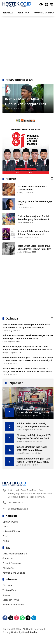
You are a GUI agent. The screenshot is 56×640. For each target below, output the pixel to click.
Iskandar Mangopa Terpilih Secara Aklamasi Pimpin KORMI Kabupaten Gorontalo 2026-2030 (27, 348)
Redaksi (6, 595)
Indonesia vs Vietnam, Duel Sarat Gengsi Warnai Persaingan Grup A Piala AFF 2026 (27, 337)
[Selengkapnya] (52, 178)
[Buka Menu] (46, 4)
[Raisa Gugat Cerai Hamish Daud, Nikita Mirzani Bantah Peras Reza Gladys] (8, 248)
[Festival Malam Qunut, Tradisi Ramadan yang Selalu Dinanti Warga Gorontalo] (8, 219)
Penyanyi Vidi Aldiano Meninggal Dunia (35, 203)
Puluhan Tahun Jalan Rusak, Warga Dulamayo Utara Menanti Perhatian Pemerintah (33, 425)
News (5, 526)
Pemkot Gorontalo (11, 563)
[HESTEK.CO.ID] (16, 4)
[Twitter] (10, 617)
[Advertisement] (28, 47)
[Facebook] (4, 617)
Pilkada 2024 (8, 568)
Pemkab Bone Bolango (13, 572)
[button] (41, 4)
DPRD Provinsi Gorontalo (14, 553)
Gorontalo (7, 558)
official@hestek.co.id (18, 508)
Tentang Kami (9, 590)
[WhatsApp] (22, 617)
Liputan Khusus (10, 521)
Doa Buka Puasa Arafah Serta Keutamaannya (32, 188)
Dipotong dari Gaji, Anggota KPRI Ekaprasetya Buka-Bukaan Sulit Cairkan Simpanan (33, 437)
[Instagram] (16, 617)
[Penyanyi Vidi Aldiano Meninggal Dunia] (8, 204)
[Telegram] (33, 617)
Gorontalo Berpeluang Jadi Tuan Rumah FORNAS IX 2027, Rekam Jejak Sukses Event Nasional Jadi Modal (27, 359)
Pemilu (5, 536)
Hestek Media (29, 632)
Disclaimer (7, 585)
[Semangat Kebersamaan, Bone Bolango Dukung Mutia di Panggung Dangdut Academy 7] (8, 234)
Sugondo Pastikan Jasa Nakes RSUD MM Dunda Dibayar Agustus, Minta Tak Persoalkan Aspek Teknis (32, 448)
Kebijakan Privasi (10, 599)
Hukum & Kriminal (11, 531)
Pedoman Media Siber (13, 604)
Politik (5, 541)
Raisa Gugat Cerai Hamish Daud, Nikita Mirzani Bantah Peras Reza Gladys (34, 247)
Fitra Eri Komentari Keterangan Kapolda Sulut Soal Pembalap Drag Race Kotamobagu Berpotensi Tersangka (26, 326)
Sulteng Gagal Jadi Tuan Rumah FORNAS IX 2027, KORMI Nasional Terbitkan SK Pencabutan (27, 370)
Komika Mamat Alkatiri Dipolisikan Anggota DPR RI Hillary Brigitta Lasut (27, 101)
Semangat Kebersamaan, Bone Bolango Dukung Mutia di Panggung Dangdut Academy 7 (33, 233)
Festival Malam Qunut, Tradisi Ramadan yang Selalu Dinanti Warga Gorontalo (33, 218)
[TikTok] (28, 617)
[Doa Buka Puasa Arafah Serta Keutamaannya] (8, 189)
